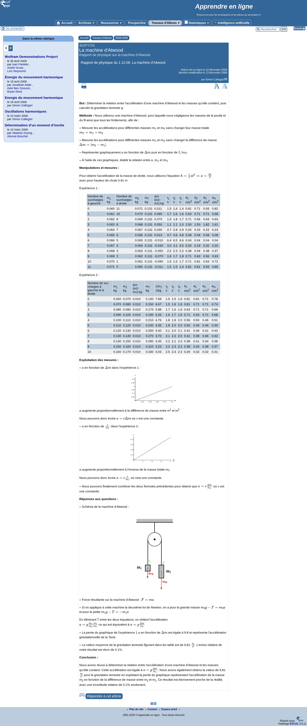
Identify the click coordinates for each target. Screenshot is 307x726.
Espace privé (169, 709)
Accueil (66, 23)
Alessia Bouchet (17, 136)
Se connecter (14, 28)
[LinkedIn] (155, 704)
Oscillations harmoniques (26, 111)
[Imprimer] (84, 87)
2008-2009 (121, 38)
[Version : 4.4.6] (300, 720)
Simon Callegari (214, 79)
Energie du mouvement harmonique (34, 97)
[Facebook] (152, 704)
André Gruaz (15, 67)
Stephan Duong (22, 133)
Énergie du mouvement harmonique (34, 77)
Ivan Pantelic (20, 64)
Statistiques (198, 23)
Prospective (136, 23)
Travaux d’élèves (165, 23)
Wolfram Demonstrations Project (31, 56)
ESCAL (294, 723)
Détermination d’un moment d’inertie (34, 125)
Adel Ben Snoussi (18, 88)
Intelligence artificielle (233, 23)
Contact (153, 709)
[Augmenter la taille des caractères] (216, 87)
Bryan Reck (14, 91)
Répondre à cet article (104, 696)
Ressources (111, 23)
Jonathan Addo (21, 84)
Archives (86, 23)
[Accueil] (5, 7)
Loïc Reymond (16, 71)
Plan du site (136, 709)
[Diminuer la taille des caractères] (224, 87)
